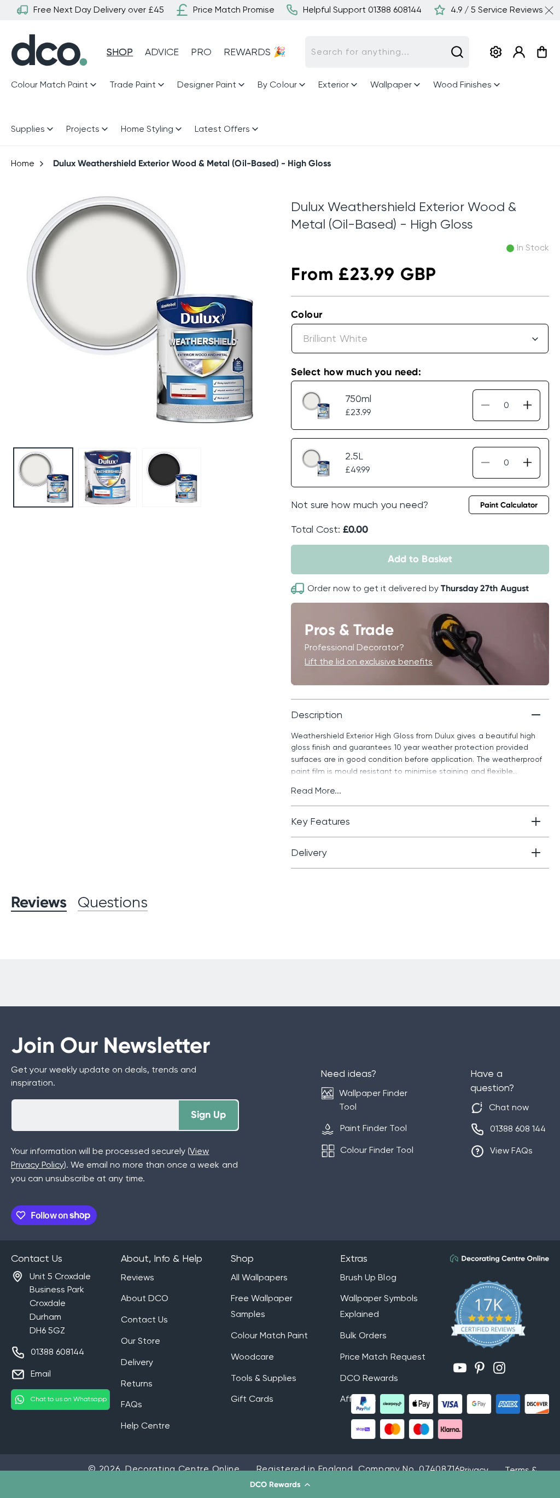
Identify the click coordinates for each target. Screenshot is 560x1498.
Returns (137, 1383)
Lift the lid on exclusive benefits (369, 661)
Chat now (509, 1107)
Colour (306, 314)
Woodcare (252, 1356)
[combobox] (387, 52)
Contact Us (144, 1319)
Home (22, 163)
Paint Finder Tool (373, 1128)
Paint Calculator (509, 505)
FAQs (131, 1404)
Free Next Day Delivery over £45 (98, 9)
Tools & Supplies (263, 1378)
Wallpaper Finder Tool (373, 1100)
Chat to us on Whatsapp (69, 1399)
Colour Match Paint (269, 1335)
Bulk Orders (363, 1335)
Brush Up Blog (368, 1277)
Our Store (140, 1341)
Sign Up (208, 1115)
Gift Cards (252, 1399)
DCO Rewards (369, 1378)
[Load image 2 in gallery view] (107, 477)
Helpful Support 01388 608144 (362, 9)
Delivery (137, 1362)
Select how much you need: (356, 372)
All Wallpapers (259, 1277)
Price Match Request (382, 1356)
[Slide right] (256, 311)
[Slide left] (24, 311)
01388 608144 (57, 1352)
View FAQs (511, 1150)
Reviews (137, 1277)
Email (41, 1373)
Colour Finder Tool (376, 1150)
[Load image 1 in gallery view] (43, 477)
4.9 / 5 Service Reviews (497, 9)
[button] (280, 1484)
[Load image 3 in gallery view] (171, 477)
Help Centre (145, 1425)
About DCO (144, 1298)
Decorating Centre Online (182, 1469)
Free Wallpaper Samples (262, 1306)
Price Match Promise (234, 9)
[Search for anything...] (457, 52)
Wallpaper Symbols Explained (378, 1306)
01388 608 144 (518, 1128)
